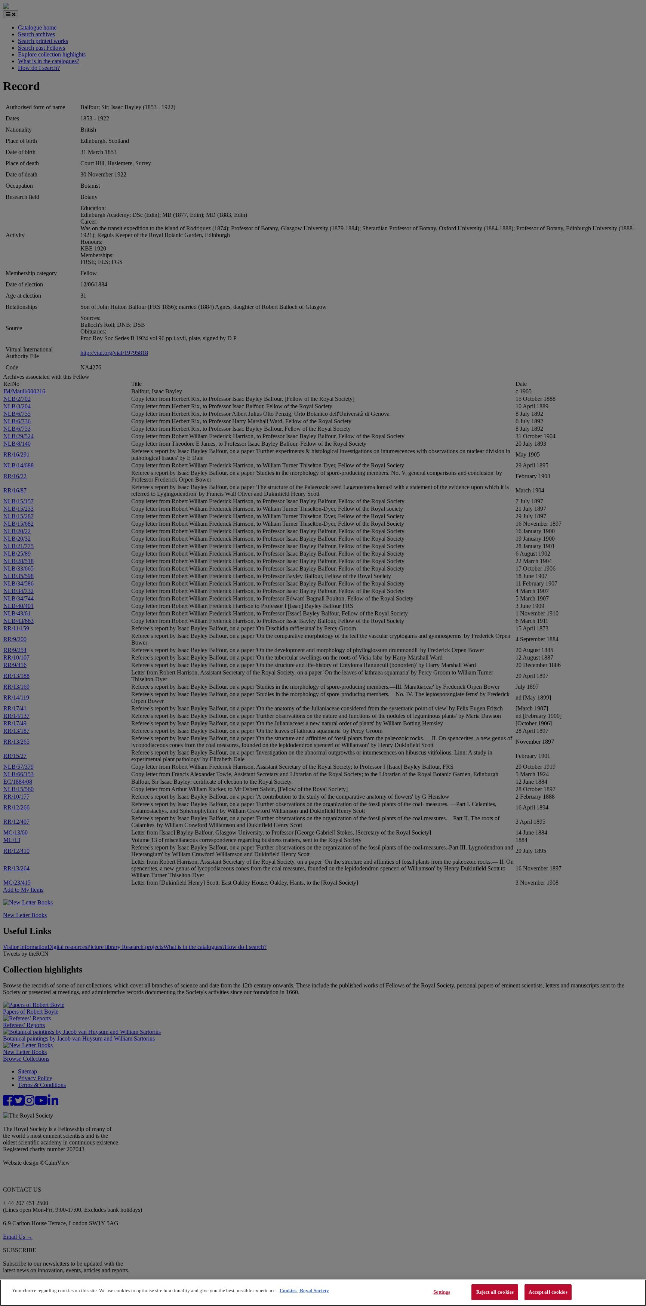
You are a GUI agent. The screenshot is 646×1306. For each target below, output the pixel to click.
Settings (441, 1292)
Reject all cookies (495, 1292)
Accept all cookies (548, 1292)
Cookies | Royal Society (304, 1290)
